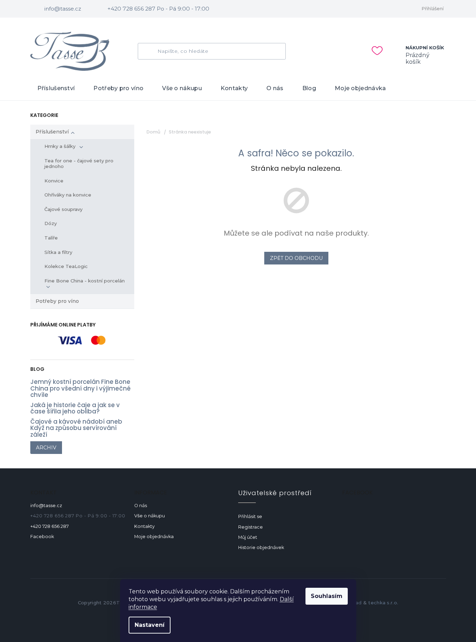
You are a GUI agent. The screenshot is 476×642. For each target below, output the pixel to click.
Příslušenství (52, 132)
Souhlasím (326, 596)
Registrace (250, 527)
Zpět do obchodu (296, 258)
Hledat (150, 51)
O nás (140, 505)
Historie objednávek (261, 547)
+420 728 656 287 (49, 526)
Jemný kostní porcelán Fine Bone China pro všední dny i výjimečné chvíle (80, 388)
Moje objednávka (154, 536)
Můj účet (247, 537)
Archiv (46, 447)
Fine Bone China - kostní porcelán (85, 280)
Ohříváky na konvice (67, 195)
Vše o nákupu (149, 515)
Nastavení (150, 625)
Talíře (51, 238)
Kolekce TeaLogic (66, 266)
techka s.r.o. (383, 602)
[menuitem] (56, 88)
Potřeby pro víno (57, 301)
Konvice (53, 180)
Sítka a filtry (58, 252)
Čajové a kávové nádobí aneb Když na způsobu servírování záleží (76, 428)
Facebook (42, 536)
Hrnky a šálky (60, 146)
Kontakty (144, 526)
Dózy (50, 223)
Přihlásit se (250, 516)
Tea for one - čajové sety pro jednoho (78, 163)
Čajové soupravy (63, 209)
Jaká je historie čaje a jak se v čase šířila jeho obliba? (75, 408)
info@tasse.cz (46, 505)
